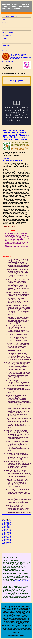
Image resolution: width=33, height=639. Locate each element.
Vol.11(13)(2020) (6, 525)
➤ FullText (6, 158)
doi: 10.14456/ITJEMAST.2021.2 (12, 161)
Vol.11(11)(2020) (6, 528)
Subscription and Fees (8, 32)
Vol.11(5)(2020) (6, 536)
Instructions (5, 42)
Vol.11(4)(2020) (6, 537)
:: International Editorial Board (10, 16)
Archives (4, 19)
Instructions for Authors (21, 580)
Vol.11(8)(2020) (6, 532)
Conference (5, 25)
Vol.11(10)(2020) (6, 529)
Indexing (4, 38)
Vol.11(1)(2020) (6, 542)
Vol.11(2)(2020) (6, 540)
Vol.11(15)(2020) (6, 522)
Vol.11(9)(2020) (6, 530)
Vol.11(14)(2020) (6, 523)
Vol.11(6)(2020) (6, 535)
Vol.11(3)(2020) (6, 539)
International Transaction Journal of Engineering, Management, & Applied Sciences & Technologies (16, 6)
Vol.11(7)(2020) (6, 533)
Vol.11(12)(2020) (6, 526)
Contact (4, 29)
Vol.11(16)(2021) (6, 520)
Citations (5, 22)
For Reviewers (6, 35)
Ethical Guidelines (7, 45)
